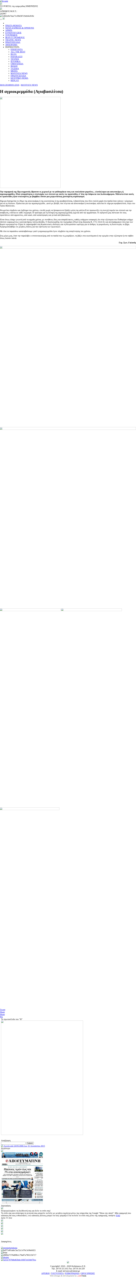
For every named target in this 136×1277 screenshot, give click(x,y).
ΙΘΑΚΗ (14, 66)
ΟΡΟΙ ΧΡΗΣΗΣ (88, 1273)
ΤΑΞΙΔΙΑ (15, 68)
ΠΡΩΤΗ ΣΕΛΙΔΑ (18, 76)
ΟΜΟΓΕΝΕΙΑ (17, 64)
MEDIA (14, 71)
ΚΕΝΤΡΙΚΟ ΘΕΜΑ (19, 78)
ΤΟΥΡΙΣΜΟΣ (11, 35)
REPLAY (15, 80)
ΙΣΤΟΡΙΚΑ (15, 61)
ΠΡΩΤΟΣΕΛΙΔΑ (12, 42)
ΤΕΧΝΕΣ (15, 59)
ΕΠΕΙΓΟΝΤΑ (17, 49)
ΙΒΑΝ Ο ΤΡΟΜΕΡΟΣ (15, 37)
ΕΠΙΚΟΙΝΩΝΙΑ (72, 1273)
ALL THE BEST (18, 52)
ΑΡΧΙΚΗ (45, 1273)
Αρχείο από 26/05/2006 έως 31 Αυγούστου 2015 (24, 1146)
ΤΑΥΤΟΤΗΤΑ (57, 1273)
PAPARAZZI (16, 56)
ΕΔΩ (118, 1215)
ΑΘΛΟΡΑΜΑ (11, 45)
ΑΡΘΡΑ (8, 30)
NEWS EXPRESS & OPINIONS (19, 28)
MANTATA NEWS (19, 73)
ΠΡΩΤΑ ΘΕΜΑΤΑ (13, 25)
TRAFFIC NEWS (13, 40)
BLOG (14, 54)
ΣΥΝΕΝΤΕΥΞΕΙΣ (13, 33)
